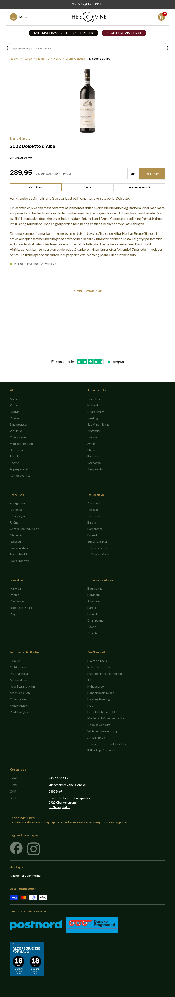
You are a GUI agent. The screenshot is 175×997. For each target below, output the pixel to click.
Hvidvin (15, 411)
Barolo (92, 522)
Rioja (13, 614)
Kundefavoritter (21, 475)
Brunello (93, 535)
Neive (57, 58)
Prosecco (94, 516)
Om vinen (35, 187)
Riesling (93, 418)
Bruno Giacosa (75, 58)
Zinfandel (94, 431)
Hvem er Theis (97, 661)
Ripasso (93, 509)
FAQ (90, 705)
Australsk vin (18, 680)
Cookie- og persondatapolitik (107, 744)
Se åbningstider (59, 807)
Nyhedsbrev (96, 686)
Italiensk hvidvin (98, 554)
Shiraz (91, 450)
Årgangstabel (19, 469)
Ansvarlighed (96, 737)
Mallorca (15, 588)
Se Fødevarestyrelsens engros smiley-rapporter (96, 822)
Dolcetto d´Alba (99, 58)
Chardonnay (96, 411)
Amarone (94, 503)
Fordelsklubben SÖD (101, 712)
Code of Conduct (99, 725)
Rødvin (14, 58)
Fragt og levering (99, 699)
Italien (27, 58)
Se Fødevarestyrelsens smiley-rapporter (36, 822)
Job (90, 680)
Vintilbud (16, 431)
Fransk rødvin (19, 548)
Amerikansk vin (20, 693)
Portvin (15, 456)
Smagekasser (19, 424)
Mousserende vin (21, 443)
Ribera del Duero (21, 607)
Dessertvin (17, 450)
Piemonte (42, 58)
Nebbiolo (93, 405)
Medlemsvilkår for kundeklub (106, 718)
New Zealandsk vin (22, 686)
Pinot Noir (94, 399)
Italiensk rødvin (98, 548)
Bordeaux (16, 509)
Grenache (94, 463)
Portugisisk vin (19, 673)
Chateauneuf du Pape (24, 529)
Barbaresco (95, 529)
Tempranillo (95, 469)
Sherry (14, 463)
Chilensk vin (18, 699)
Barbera (93, 456)
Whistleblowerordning (102, 731)
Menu (23, 17)
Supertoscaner (97, 541)
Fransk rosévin (19, 561)
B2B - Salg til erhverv (101, 750)
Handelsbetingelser (101, 693)
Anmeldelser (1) (139, 187)
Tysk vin (15, 661)
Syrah (91, 443)
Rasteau (15, 541)
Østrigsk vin (18, 667)
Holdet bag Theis (99, 667)
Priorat (14, 595)
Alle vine (15, 399)
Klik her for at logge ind (25, 875)
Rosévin (15, 418)
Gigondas (16, 535)
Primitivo (93, 437)
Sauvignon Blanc (98, 424)
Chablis (92, 633)
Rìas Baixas (17, 601)
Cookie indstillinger (22, 818)
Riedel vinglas (19, 712)
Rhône (14, 522)
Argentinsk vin (19, 705)
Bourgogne (17, 503)
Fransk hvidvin (19, 554)
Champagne (18, 437)
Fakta (87, 187)
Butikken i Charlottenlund (105, 673)
